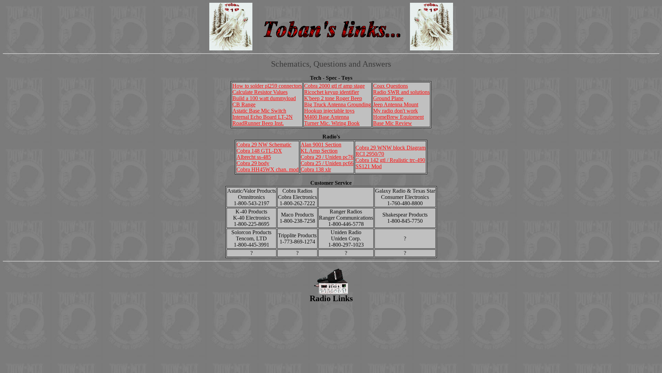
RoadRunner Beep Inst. (258, 123)
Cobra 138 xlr (316, 169)
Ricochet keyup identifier (331, 92)
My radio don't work (395, 111)
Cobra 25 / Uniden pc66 (327, 163)
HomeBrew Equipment (398, 117)
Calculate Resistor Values (260, 92)
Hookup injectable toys (329, 111)
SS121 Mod (368, 166)
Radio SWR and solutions (401, 92)
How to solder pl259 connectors (267, 86)
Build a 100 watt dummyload (264, 98)
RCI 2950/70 (369, 154)
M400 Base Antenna (326, 117)
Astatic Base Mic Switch (259, 111)
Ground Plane (388, 98)
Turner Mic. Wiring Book (332, 123)
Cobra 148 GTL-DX (259, 151)
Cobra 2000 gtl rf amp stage (334, 86)
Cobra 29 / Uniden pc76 (327, 157)
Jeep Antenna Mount (395, 104)
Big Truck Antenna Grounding (337, 104)
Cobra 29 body (253, 163)
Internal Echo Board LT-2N (262, 117)
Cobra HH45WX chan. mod (268, 169)
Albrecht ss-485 (254, 157)
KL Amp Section (319, 151)
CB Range (243, 104)
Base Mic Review (392, 123)
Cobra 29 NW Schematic (264, 144)
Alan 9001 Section (321, 144)
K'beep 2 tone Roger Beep (333, 98)
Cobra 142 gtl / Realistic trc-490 (390, 160)
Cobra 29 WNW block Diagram (390, 148)
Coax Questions (390, 86)
